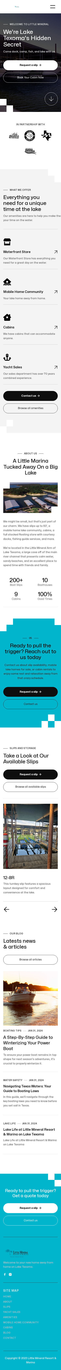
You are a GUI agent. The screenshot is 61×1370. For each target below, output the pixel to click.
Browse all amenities (30, 408)
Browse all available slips (30, 787)
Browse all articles (30, 959)
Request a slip (30, 65)
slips (6, 1307)
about (7, 1302)
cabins (8, 1328)
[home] (16, 7)
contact (9, 1338)
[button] (52, 6)
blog (6, 1333)
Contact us (30, 395)
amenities (10, 1317)
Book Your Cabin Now (30, 77)
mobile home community (21, 1322)
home (7, 1297)
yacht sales (11, 1312)
